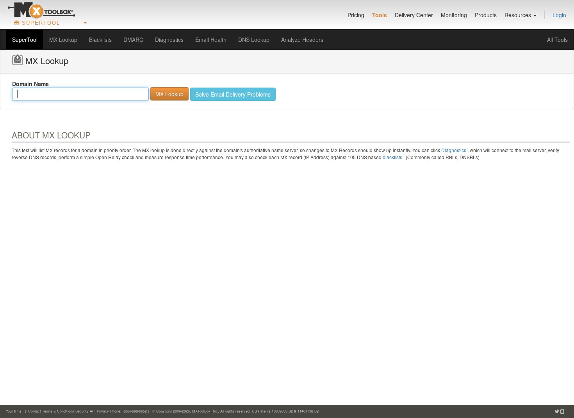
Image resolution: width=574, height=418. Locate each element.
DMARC (133, 39)
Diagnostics (169, 39)
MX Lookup (63, 39)
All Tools (557, 39)
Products (486, 15)
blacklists (392, 157)
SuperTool (24, 39)
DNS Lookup (253, 39)
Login (559, 15)
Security (82, 411)
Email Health (210, 39)
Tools (379, 15)
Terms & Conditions (58, 411)
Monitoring (454, 15)
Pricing (356, 15)
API (93, 411)
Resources (518, 15)
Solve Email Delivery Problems (233, 94)
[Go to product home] (41, 10)
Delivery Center (414, 15)
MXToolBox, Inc (205, 411)
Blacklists (100, 39)
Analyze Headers (302, 39)
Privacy (103, 411)
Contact (34, 411)
